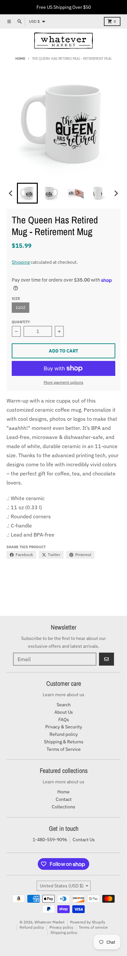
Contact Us (84, 840)
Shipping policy (63, 932)
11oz (20, 307)
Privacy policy (61, 927)
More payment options (63, 382)
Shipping (21, 262)
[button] (27, 193)
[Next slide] (115, 193)
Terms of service (93, 927)
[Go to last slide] (11, 193)
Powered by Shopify (87, 922)
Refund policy (32, 927)
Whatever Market (49, 922)
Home (20, 58)
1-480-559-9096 (50, 840)
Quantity (21, 322)
